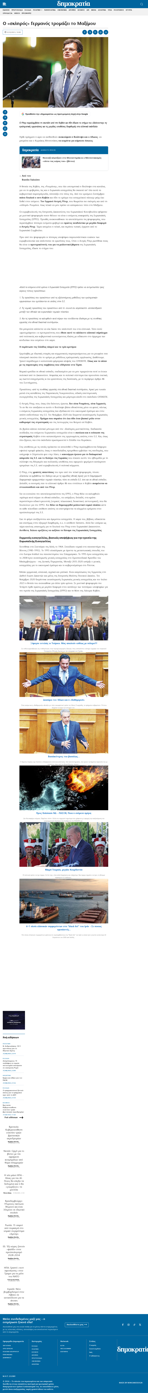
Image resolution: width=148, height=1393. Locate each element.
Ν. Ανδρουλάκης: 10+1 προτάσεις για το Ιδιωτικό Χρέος (12, 1048)
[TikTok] (134, 1325)
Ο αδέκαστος (94, 1356)
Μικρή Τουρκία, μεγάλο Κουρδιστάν (64, 870)
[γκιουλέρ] (63, 618)
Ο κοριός (92, 1345)
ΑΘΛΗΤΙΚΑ (7, 1075)
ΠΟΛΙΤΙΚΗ (6, 1044)
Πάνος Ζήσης (7, 1193)
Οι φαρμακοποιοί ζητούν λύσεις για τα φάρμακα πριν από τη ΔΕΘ (13, 1093)
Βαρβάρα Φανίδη (13, 1142)
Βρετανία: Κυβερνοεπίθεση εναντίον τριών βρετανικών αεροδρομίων (13, 1133)
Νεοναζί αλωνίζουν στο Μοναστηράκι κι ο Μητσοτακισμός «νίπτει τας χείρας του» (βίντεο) (72, 160)
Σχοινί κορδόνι (95, 1349)
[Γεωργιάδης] (63, 674)
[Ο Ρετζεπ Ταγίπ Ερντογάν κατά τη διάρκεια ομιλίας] (63, 844)
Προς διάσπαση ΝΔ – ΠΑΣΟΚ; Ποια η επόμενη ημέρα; (63, 813)
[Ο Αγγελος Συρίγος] (63, 731)
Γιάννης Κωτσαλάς (13, 1279)
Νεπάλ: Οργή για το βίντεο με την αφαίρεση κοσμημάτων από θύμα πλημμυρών (14, 1157)
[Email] (106, 32)
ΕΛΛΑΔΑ (6, 1058)
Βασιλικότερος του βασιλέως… (64, 757)
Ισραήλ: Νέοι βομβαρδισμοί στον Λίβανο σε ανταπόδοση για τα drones (14, 1295)
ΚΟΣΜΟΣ (6, 1103)
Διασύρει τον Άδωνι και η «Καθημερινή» (64, 700)
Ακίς (90, 1352)
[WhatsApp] (100, 32)
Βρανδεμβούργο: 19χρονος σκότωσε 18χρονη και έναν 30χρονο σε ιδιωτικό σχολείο (14, 1207)
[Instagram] (128, 1325)
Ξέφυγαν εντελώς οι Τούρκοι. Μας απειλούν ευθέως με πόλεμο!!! (63, 643)
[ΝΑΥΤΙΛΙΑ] (63, 901)
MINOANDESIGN (135, 1383)
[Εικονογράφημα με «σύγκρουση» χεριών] (63, 788)
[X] (90, 32)
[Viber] (95, 32)
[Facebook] (84, 32)
